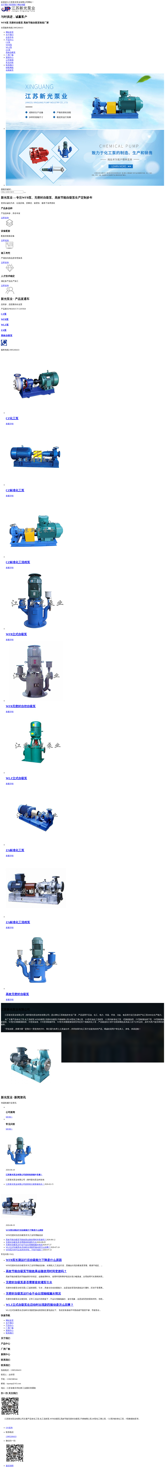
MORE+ (9, 1117)
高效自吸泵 (10, 52)
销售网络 (10, 68)
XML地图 (87, 1423)
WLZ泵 (9, 47)
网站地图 (21, 5)
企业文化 (10, 37)
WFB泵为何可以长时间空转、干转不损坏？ (24, 1250)
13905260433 (11, 1436)
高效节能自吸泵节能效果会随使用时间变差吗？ (26, 1240)
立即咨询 (5, 218)
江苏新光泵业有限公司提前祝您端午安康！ (24, 1175)
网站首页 (10, 32)
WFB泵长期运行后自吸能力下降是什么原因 (24, 1230)
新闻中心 (10, 57)
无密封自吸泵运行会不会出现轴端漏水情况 (24, 1245)
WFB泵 (9, 45)
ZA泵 (8, 50)
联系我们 (13, 5)
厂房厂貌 (10, 55)
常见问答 (10, 63)
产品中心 (10, 40)
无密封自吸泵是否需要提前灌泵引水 (21, 1242)
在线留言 (10, 70)
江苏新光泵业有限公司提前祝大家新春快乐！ (25, 1184)
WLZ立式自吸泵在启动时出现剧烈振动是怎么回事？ (28, 1247)
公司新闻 (10, 60)
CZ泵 (8, 42)
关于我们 (5, 5)
